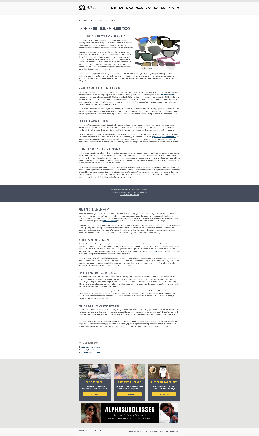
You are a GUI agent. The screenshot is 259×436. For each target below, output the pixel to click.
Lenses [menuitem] (148, 8)
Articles (85, 21)
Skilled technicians (159, 251)
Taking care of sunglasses (90, 347)
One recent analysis (167, 95)
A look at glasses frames (89, 350)
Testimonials (129, 394)
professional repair (109, 221)
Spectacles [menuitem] (129, 8)
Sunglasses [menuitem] (139, 8)
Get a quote (164, 394)
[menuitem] (178, 7)
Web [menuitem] (177, 432)
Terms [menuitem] (172, 432)
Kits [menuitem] (167, 432)
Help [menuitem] (141, 432)
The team (95, 394)
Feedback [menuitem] (163, 8)
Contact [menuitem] (172, 8)
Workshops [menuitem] (154, 432)
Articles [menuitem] (161, 432)
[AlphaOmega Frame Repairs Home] (82, 8)
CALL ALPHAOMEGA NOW (129, 195)
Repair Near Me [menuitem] (133, 432)
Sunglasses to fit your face (90, 352)
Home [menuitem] (121, 8)
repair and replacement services (164, 137)
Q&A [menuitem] (146, 432)
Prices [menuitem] (155, 8)
